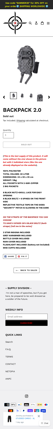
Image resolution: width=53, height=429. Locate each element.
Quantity (7, 130)
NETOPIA (10, 371)
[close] (39, 416)
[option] (13, 96)
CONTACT (10, 364)
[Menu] (48, 23)
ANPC (8, 378)
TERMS (9, 356)
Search (9, 342)
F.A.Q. (8, 349)
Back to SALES (28, 270)
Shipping (20, 120)
